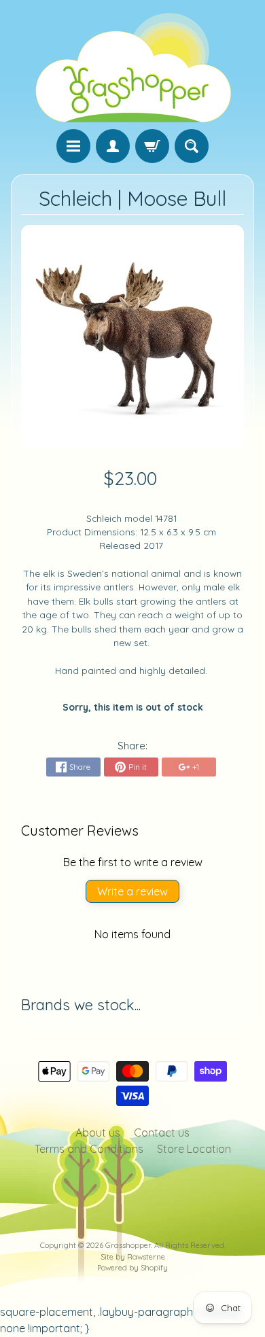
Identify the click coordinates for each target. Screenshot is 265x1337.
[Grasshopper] (132, 66)
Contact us (162, 1132)
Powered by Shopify (132, 1267)
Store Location (194, 1149)
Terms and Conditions (89, 1149)
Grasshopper (128, 1245)
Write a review (132, 891)
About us (97, 1132)
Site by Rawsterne (133, 1257)
